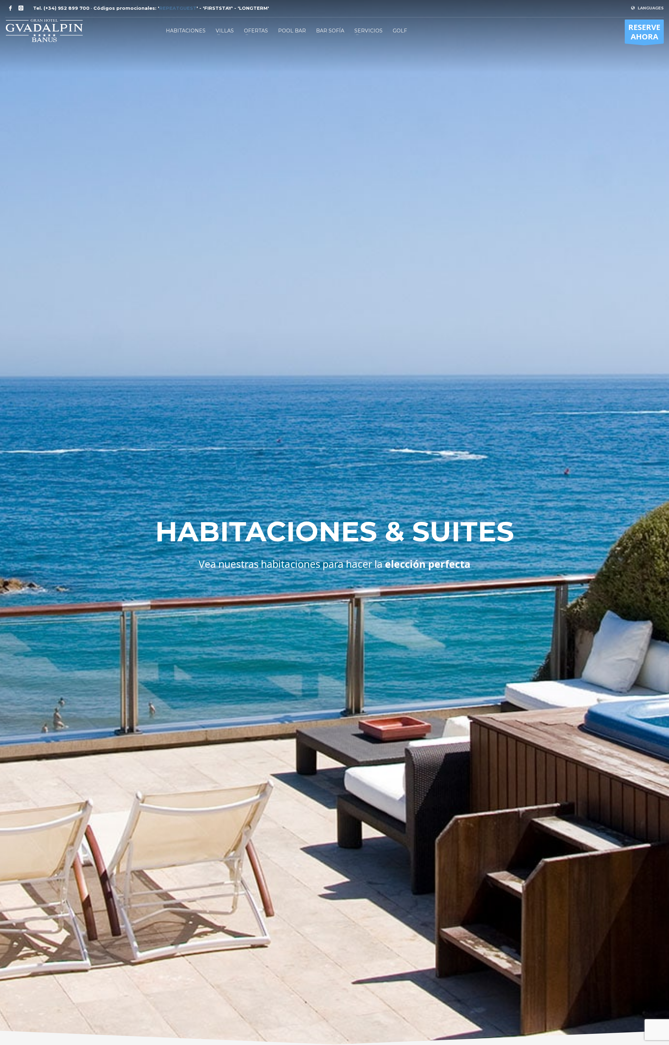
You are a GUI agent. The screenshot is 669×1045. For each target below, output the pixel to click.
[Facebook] (10, 8)
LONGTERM (253, 8)
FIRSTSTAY (217, 8)
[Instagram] (21, 8)
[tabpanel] (334, 522)
